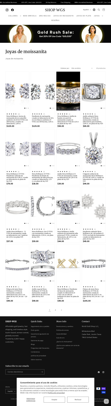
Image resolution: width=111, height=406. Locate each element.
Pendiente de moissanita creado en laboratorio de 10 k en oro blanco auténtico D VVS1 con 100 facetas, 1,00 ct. (42, 119)
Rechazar (78, 399)
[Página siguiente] (61, 310)
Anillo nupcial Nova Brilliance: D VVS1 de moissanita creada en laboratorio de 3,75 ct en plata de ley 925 (41, 292)
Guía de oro (60, 338)
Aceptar (54, 399)
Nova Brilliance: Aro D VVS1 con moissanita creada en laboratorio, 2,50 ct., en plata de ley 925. (42, 234)
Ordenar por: (65, 68)
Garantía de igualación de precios (40, 335)
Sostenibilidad (61, 334)
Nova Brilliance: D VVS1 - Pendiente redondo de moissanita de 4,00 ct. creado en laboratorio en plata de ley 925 (17, 177)
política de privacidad (38, 356)
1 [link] (49, 310)
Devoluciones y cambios (64, 326)
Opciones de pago (37, 340)
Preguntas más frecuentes (40, 348)
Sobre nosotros (36, 360)
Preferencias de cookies (99, 401)
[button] (14, 16)
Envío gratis (35, 330)
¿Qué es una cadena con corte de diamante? (67, 346)
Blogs (33, 344)
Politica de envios (62, 330)
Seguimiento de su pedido (40, 326)
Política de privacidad (56, 393)
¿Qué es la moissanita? (64, 342)
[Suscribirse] (42, 371)
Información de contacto (98, 399)
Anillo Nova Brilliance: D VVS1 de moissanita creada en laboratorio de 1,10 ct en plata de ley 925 (67, 176)
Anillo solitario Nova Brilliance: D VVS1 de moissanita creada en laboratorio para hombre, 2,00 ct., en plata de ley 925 (93, 119)
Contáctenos (35, 352)
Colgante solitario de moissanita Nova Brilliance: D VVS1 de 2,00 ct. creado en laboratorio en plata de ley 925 (93, 177)
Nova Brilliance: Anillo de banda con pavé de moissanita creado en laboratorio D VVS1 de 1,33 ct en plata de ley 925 (68, 119)
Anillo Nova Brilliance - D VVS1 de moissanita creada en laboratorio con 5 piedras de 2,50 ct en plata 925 (17, 234)
